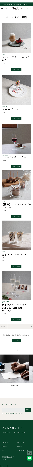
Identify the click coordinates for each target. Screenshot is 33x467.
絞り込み (3, 326)
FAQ (3, 450)
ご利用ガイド (6, 442)
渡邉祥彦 (4, 106)
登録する (28, 409)
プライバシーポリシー (10, 413)
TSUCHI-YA (5, 155)
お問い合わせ (20, 442)
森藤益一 (4, 54)
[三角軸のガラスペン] (14, 369)
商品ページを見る (16, 69)
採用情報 (19, 446)
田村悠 (3, 201)
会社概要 (4, 446)
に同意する (14, 413)
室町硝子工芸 (5, 252)
